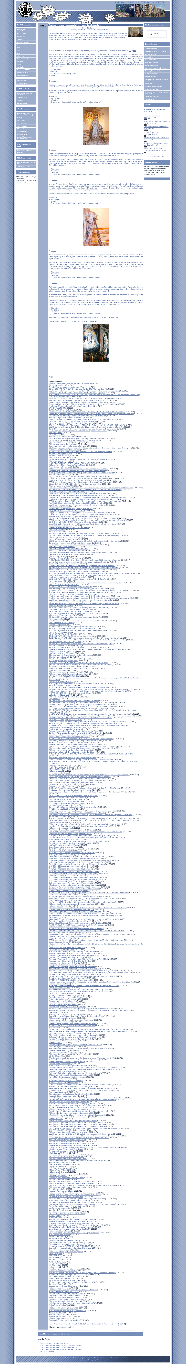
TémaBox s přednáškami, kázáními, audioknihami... (156, 80)
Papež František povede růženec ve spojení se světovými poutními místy (76, 990)
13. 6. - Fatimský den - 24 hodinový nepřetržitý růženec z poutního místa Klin (77, 687)
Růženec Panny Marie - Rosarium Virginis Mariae (67, 465)
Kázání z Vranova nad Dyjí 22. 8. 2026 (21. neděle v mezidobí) (60, 1345)
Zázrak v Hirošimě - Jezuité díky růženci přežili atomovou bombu (73, 1121)
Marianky (20, 61)
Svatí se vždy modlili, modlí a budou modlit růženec (68, 594)
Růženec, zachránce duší (58, 1180)
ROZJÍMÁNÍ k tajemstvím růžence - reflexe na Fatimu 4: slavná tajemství (76, 1123)
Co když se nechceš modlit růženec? (62, 1003)
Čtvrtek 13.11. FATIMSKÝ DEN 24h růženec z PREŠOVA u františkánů (75, 440)
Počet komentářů (96, 1324)
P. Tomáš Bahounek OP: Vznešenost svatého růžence (69, 1223)
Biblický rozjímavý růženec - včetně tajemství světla (68, 1229)
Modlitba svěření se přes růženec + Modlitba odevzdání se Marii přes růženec (77, 480)
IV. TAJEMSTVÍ (55, 1263)
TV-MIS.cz (145, 2)
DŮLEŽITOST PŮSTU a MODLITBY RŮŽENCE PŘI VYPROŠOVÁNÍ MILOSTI (78, 493)
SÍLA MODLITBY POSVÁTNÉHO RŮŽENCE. (65, 634)
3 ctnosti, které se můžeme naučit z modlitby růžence (69, 891)
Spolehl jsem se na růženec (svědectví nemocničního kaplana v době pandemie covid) (81, 976)
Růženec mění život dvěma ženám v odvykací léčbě (68, 528)
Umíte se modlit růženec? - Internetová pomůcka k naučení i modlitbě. (75, 1161)
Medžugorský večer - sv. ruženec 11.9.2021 (65, 855)
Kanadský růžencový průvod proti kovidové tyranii (67, 798)
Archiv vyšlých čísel (23, 166)
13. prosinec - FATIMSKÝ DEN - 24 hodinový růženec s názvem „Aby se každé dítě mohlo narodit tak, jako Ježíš (90, 716)
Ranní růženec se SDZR (58, 581)
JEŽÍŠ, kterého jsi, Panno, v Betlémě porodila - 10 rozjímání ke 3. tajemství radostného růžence (84, 541)
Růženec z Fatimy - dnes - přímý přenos (64, 1174)
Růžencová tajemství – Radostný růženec (64, 1301)
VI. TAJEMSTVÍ (55, 1259)
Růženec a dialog (55, 771)
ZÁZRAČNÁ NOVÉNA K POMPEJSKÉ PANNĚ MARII (69, 742)
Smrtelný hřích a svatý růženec (60, 526)
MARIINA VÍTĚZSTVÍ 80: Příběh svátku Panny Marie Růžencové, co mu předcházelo (80, 452)
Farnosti (19, 39)
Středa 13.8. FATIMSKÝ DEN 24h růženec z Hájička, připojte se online (75, 484)
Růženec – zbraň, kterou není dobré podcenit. (65, 417)
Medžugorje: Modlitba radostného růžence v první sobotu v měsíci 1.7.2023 (76, 684)
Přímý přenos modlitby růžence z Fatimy (64, 1041)
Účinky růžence (54, 1056)
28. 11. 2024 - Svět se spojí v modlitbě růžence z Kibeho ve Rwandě (74, 545)
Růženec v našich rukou (58, 1172)
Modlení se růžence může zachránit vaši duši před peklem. (70, 406)
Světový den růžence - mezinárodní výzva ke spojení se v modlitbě (74, 571)
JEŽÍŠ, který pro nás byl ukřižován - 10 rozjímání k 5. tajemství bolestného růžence (80, 514)
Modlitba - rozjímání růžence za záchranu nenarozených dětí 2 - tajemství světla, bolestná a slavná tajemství (89, 598)
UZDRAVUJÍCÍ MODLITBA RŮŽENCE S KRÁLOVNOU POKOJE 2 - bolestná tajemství (81, 760)
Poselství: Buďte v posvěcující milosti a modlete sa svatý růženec (73, 1290)
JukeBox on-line (150, 76)
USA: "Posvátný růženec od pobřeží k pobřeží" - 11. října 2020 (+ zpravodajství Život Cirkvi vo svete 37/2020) (89, 972)
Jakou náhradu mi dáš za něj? (60, 942)
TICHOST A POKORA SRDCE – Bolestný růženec (67, 1130)
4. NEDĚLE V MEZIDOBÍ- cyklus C (62, 809)
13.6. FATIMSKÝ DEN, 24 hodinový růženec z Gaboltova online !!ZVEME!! (76, 589)
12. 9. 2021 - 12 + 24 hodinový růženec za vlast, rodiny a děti (72, 853)
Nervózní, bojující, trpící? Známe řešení (63, 1047)
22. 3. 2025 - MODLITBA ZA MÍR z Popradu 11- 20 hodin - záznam (73, 522)
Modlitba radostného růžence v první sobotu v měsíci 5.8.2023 (72, 668)
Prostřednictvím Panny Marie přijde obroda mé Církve (68, 549)
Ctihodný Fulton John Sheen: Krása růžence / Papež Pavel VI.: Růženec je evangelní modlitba (84, 535)
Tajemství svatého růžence (59, 1250)
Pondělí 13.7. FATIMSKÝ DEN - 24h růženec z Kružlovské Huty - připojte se (77, 393)
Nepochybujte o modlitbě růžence (61, 1001)
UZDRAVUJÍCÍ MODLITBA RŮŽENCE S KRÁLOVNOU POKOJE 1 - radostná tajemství (81, 419)
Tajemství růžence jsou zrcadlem (61, 606)
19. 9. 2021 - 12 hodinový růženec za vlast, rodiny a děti (70, 849)
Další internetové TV (151, 65)
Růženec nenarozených (57, 1318)
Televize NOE (149, 57)
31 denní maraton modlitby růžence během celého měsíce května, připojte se (77, 402)
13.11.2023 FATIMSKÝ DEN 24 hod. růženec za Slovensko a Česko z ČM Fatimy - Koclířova (83, 638)
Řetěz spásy (53, 917)
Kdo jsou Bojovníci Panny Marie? (61, 805)
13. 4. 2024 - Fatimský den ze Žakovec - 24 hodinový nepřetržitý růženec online (78, 608)
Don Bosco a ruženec (57, 530)
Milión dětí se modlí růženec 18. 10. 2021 (64, 839)
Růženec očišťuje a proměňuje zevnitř (63, 651)
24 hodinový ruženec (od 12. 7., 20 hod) (63, 875)
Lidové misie (21, 56)
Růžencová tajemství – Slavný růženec (63, 1307)
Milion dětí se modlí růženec (59, 467)
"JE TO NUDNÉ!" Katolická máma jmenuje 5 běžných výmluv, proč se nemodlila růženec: (82, 837)
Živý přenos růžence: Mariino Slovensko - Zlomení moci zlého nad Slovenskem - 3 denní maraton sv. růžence (89, 818)
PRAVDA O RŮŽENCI (57, 435)
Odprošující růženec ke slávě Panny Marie (64, 1295)
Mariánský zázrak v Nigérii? (59, 1218)
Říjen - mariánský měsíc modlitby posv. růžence (67, 1242)
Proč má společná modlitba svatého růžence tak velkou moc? (71, 782)
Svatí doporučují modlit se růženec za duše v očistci (68, 446)
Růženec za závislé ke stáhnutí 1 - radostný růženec (68, 1145)
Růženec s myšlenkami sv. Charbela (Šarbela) (66, 672)
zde (29, 176)
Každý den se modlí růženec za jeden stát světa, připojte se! (71, 1303)
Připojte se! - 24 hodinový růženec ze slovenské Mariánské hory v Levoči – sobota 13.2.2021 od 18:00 (86, 931)
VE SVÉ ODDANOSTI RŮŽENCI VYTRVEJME (66, 1157)
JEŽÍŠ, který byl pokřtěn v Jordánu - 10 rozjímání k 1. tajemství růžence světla (78, 431)
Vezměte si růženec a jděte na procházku (64, 927)
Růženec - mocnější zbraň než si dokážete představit (68, 1221)
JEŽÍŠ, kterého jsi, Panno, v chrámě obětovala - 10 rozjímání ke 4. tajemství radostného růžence (85, 427)
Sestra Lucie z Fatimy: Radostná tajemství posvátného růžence (72, 758)
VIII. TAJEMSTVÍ (55, 1256)
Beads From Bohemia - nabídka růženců (64, 1276)
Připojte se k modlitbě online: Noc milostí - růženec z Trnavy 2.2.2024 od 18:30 (78, 621)
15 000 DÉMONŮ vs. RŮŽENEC (61, 410)
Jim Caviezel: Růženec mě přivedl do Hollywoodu (67, 948)
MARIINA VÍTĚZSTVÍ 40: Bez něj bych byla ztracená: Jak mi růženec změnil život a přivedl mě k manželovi (89, 893)
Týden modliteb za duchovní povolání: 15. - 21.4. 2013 (69, 1275)
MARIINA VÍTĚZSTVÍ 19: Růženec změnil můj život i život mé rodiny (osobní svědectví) (81, 739)
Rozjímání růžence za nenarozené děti (63, 1071)
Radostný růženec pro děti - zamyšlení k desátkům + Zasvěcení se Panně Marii (78, 959)
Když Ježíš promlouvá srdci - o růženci (63, 845)
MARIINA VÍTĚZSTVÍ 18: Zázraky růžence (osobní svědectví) (72, 1026)
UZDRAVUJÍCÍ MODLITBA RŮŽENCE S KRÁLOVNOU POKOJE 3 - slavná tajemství (80, 913)
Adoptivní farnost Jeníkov (153, 86)
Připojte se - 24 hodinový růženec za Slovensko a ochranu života (73, 885)
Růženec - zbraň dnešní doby (60, 1316)
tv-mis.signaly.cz (21, 179)
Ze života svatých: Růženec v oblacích (63, 1280)
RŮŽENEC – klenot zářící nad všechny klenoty (66, 492)
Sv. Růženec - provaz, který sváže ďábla (64, 1212)
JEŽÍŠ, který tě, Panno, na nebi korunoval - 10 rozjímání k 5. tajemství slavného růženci (81, 478)
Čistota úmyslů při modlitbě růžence (62, 950)
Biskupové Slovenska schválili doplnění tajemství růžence (70, 1227)
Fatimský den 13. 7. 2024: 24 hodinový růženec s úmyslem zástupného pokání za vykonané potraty (85, 583)
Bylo (18, 47)
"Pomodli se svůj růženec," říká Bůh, (62, 938)
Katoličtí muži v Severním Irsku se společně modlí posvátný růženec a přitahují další (80, 826)
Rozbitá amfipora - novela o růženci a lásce (65, 1269)
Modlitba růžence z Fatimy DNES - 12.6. (64, 1292)
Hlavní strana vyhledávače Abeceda (25, 151)
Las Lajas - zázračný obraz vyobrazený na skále (67, 577)
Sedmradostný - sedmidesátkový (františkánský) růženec (70, 1248)
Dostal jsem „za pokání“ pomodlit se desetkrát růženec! (69, 843)
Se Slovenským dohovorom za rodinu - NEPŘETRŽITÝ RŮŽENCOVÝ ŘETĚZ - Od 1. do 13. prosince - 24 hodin (90, 820)
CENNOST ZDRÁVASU (57, 1166)
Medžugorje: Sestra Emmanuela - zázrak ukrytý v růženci (70, 790)
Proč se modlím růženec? (58, 1092)
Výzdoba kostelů (22, 72)
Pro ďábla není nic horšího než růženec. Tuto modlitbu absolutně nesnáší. (76, 575)
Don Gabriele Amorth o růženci (60, 1210)
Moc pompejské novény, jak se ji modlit (63, 661)
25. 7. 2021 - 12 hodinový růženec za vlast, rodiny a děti (70, 870)
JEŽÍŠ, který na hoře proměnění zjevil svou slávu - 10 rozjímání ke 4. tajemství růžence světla (84, 391)
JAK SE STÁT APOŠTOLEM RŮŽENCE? (64, 676)
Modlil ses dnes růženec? (58, 670)
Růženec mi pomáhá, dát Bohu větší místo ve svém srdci (70, 936)
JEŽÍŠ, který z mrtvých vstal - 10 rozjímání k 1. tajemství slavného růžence (77, 512)
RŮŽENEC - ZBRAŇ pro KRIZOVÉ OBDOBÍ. (65, 720)
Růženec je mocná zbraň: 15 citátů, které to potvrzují (68, 1132)
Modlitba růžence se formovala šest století (64, 729)
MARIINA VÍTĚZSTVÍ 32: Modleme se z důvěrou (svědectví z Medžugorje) (76, 925)
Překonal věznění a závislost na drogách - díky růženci (69, 1102)
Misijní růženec (54, 1028)
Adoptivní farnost (22, 42)
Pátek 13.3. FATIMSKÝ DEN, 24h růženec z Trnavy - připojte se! (73, 421)
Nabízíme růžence (56, 433)
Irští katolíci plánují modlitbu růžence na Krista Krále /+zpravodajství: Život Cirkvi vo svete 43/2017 (85, 1098)
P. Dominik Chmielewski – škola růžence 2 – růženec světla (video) (73, 879)
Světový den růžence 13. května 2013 (63, 1271)
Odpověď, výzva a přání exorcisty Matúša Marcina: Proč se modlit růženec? (77, 1016)
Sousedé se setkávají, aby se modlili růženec (65, 997)
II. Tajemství (53, 1267)
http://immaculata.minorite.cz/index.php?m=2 (74, 318)
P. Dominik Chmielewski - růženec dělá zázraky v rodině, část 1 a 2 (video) (76, 708)
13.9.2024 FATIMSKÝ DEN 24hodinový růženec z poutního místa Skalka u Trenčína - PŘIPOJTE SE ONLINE (89, 573)
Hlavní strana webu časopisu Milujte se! (26, 163)
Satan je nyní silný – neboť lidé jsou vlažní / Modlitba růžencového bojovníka (77, 438)
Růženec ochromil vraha (58, 1314)
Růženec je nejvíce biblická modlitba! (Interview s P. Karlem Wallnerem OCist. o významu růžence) (85, 649)
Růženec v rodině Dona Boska (60, 625)
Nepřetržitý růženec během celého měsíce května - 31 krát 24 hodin (74, 889)
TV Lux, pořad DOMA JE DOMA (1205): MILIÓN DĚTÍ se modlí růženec (75, 1105)
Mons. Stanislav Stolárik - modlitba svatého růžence (68, 900)
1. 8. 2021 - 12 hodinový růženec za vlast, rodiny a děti (69, 868)
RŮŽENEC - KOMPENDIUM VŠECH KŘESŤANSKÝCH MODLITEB (74, 647)
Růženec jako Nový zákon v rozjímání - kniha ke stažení (70, 1113)
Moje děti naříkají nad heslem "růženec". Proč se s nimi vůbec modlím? (75, 862)
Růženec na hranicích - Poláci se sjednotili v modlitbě (68, 1109)
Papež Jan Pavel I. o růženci (59, 988)
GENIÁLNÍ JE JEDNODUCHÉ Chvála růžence (66, 1197)
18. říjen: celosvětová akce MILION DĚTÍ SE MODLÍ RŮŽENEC (72, 1107)
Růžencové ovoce (55, 1043)
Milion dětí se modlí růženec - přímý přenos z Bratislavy (69, 1200)
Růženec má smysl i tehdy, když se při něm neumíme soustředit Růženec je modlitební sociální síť (85, 970)
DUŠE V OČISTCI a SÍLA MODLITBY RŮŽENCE (67, 442)
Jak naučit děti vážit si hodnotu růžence (63, 894)
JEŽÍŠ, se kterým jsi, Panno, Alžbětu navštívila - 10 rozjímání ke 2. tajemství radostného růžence (85, 501)
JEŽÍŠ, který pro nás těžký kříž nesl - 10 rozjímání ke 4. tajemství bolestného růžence (81, 1134)
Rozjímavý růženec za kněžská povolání (64, 1320)
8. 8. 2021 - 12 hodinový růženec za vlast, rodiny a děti (69, 866)
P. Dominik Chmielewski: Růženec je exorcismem (67, 803)
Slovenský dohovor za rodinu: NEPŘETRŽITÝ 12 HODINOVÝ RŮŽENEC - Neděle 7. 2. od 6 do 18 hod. (87, 934)
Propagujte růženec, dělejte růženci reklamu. (65, 558)
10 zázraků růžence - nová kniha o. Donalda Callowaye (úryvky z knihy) (75, 896)
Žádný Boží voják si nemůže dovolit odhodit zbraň (67, 666)
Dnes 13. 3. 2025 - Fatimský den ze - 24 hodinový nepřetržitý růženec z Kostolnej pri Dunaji (82, 524)
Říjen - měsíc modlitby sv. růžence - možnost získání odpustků (72, 1035)
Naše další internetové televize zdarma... (24, 137)
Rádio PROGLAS (150, 60)
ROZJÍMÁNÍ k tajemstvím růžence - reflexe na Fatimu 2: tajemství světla (76, 1126)
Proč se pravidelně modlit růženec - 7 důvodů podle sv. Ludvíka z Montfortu (77, 1048)
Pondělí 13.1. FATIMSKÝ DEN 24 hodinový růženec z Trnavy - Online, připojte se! (79, 533)
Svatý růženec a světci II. (58, 531)
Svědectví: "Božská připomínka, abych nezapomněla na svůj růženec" (75, 1073)
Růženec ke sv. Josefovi (58, 1079)
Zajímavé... (20, 67)
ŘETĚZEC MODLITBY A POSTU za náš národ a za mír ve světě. (73, 796)
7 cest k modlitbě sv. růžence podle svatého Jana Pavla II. (70, 1014)
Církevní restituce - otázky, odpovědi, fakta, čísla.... (157, 92)
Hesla (18, 53)
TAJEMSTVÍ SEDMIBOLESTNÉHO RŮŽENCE (66, 659)
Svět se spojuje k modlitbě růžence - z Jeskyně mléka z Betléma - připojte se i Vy (79, 552)
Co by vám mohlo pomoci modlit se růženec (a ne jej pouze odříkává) (74, 1233)
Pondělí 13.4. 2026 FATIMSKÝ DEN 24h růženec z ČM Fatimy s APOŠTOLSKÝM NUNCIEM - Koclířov (87, 412)
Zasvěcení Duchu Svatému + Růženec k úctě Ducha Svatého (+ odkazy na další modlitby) (82, 404)
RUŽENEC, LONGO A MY (58, 1153)
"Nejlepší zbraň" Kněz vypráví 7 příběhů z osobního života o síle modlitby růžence (79, 836)
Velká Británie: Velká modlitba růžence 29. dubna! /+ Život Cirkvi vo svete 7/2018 (79, 1088)
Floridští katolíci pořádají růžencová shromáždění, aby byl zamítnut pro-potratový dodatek (82, 566)
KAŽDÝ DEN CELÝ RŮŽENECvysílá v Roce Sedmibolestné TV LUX (63, 1239)
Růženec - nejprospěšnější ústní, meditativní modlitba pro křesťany (73, 1024)
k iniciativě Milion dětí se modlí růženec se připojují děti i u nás (72, 1104)
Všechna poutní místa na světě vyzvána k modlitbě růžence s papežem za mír (78, 400)
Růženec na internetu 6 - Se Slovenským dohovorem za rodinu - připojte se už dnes (79, 748)
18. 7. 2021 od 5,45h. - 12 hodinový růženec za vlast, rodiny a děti (73, 872)
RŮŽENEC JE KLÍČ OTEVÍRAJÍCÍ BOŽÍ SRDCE (67, 511)
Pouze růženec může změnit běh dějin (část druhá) (67, 961)
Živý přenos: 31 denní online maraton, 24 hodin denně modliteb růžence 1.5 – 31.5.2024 (81, 592)
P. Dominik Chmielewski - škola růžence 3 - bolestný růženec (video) (74, 877)
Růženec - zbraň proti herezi (59, 984)
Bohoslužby (21, 36)
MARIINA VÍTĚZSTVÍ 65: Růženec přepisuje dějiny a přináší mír (72, 627)
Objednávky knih (22, 103)
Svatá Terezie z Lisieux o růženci (61, 847)
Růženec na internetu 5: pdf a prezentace (64, 1050)
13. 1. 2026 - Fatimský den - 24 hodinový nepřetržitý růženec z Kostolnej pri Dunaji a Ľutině (82, 429)
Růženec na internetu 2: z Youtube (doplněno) (65, 932)
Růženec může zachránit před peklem (63, 436)
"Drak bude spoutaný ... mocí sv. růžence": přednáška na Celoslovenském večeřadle (80, 860)
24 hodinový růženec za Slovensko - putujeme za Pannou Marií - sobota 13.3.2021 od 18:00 (83, 919)
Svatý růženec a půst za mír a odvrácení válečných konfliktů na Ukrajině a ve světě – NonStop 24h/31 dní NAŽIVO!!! (92, 792)
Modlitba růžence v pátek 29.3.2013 (62, 1278)
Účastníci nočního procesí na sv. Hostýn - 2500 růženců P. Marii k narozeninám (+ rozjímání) (83, 1067)
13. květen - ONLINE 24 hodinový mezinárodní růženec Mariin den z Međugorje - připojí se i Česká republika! (89, 775)
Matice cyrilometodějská (153, 71)
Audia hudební (22, 131)
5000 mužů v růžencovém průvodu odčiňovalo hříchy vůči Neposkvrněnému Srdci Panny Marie (84, 824)
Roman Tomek (58, 1324)
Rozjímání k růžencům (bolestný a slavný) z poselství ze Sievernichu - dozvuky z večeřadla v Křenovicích (88, 497)
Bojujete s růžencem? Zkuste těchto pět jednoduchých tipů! (71, 974)
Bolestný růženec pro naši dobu (60, 454)
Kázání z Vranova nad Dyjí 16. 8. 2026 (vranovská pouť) (58, 1347)
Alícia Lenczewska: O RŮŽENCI (61, 486)
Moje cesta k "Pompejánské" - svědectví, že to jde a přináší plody (73, 858)
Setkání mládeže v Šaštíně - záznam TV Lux (65, 1244)
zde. (134, 51)
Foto (18, 50)
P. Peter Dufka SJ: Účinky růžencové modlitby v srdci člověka (72, 951)
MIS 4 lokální (21, 129)
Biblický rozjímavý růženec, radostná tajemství (66, 1299)
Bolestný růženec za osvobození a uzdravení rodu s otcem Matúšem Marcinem (78, 704)
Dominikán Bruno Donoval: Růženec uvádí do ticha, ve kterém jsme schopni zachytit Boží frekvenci (85, 832)
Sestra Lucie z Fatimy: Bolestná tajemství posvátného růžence (72, 752)
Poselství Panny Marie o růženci (61, 1191)
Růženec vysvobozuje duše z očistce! (63, 444)
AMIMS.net (120, 2)
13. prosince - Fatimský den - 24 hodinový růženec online (70, 543)
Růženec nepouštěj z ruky (58, 906)
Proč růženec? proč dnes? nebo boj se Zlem (65, 642)
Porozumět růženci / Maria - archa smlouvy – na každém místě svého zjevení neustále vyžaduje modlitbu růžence (91, 488)
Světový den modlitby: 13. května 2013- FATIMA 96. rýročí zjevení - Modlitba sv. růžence (82, 1273)
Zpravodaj (20, 45)
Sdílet (51, 377)
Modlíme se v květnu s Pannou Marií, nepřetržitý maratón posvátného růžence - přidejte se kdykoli (85, 691)
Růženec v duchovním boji (59, 474)
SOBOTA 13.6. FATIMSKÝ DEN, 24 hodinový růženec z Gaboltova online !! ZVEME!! (80, 398)
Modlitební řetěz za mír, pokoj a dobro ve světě (66, 801)
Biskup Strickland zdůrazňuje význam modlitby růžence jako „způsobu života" (77, 562)
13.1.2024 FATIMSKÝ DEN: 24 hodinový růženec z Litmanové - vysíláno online (78, 630)
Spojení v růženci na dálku (59, 455)
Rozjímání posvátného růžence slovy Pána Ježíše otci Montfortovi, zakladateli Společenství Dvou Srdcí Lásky (90, 982)
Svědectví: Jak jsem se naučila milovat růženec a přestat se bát (72, 1037)
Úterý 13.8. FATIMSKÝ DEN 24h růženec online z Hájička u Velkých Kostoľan (77, 579)
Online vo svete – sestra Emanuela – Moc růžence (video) (70, 883)
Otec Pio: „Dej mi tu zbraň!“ (59, 657)
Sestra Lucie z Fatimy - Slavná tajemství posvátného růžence (72, 735)
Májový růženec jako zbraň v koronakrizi (64, 999)
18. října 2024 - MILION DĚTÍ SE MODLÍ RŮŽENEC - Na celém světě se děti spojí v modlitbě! (84, 568)
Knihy (19, 64)
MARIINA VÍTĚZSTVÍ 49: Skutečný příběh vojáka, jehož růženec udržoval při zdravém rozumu (84, 725)
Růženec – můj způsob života (60, 828)
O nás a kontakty (22, 75)
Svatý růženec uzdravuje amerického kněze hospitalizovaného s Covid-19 (76, 991)
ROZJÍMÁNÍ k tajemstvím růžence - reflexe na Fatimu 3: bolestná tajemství (77, 1124)
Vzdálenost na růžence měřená (60, 1208)
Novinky (19, 117)
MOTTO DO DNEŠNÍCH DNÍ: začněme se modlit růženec (70, 693)
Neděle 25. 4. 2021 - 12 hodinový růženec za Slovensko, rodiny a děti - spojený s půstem (82, 902)
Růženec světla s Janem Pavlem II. (62, 537)
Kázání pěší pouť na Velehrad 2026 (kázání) (54, 1343)
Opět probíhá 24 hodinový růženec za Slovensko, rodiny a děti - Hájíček (75, 923)
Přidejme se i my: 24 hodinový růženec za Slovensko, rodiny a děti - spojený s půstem (81, 915)
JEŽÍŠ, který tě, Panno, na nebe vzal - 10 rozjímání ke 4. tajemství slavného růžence (80, 482)
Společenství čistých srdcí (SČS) (155, 51)
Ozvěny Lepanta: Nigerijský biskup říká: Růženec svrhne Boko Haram (74, 1225)
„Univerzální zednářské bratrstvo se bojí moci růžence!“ (69, 727)
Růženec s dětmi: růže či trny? (60, 1022)
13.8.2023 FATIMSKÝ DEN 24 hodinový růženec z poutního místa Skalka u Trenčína (80, 665)
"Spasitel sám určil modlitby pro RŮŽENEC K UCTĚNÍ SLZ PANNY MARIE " (77, 856)
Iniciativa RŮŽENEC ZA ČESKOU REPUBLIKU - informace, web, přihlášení (77, 813)
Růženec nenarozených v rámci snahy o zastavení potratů (70, 1181)
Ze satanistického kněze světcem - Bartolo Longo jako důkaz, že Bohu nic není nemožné (82, 1100)
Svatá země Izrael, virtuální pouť (155, 68)
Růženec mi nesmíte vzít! (58, 1288)
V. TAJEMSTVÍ (55, 1261)
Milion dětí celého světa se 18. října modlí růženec (67, 1311)
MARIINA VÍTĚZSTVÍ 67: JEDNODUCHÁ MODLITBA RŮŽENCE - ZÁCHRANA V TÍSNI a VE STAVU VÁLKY (89, 590)
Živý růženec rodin (56, 1189)
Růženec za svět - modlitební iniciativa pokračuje (67, 1294)
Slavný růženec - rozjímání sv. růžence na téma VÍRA (69, 737)
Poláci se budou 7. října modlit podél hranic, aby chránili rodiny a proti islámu (77, 1111)
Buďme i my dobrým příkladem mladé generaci (66, 1252)
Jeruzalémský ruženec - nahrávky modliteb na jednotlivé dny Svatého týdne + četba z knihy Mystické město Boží (91, 414)
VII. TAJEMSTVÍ (55, 1257)
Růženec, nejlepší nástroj (58, 556)
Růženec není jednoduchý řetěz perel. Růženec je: (67, 1007)
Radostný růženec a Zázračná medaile (63, 1096)
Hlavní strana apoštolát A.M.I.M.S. (24, 94)
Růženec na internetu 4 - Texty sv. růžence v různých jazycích (72, 1193)
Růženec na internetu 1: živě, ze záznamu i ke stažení (69, 383)
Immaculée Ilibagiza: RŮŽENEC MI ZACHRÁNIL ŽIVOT (69, 1246)
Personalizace (21, 80)
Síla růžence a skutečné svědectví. (62, 547)
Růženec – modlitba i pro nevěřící (61, 646)
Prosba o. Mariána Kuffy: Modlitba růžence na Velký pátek (70, 1183)
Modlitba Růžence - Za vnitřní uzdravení (63, 1083)
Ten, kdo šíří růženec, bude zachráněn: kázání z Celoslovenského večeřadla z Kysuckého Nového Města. (88, 1031)
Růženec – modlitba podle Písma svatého (64, 450)
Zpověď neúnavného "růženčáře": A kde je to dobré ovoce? (70, 834)
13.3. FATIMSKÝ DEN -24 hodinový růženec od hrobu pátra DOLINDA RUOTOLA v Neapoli (82, 703)
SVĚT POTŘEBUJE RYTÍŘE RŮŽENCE (64, 585)
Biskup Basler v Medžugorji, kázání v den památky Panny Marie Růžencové (77, 459)
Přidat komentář (108, 1324)
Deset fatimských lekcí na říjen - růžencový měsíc (67, 1033)
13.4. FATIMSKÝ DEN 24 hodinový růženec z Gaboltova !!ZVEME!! (74, 701)
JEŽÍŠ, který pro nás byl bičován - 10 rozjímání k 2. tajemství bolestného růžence (79, 1138)
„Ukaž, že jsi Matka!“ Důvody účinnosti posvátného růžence (71, 423)
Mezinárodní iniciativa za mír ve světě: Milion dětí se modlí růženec (74, 1060)
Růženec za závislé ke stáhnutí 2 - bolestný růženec (68, 1117)
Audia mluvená (22, 134)
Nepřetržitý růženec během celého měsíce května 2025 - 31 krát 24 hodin (76, 503)
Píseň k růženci (55, 619)
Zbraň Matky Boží (55, 1254)
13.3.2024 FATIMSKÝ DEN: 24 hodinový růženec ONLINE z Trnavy (74, 613)
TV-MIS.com (133, 2)
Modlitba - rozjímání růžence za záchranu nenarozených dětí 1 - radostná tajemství (79, 596)
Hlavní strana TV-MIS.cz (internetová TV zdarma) (25, 114)
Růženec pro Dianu (56, 1119)
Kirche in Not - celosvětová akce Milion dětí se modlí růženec (71, 1202)
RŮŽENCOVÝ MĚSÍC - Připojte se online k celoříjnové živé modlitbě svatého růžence (80, 723)
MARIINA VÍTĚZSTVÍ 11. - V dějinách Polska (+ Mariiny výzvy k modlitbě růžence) (79, 1090)
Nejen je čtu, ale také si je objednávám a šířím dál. (153, 149)
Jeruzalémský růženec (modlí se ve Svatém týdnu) (68, 609)
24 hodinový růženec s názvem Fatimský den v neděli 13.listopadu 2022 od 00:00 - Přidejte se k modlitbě (87, 722)
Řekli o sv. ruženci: (56, 1237)
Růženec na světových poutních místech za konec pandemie (71, 904)
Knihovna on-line (22, 97)
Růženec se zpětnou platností (60, 822)
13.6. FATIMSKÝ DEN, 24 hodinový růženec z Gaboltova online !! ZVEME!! (77, 495)
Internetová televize (151, 62)
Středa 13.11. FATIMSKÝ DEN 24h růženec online (67, 551)
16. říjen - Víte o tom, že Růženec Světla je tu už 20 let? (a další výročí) (76, 733)
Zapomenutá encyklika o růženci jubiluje (63, 1286)
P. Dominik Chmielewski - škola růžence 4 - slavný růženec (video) (73, 874)
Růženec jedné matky (57, 1162)
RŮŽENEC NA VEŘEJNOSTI (60, 685)
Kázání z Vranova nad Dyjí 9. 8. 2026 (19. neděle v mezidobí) (60, 1349)
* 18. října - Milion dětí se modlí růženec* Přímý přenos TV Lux (63, 1169)
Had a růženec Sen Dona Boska (61, 623)
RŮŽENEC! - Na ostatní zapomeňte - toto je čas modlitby (70, 628)
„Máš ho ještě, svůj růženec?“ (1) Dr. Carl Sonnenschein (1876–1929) (74, 1195)
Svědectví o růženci (56, 632)
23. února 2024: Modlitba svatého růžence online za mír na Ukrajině (74, 617)
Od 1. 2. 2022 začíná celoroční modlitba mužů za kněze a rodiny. (73, 807)
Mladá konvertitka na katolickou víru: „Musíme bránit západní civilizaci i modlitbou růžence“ (82, 499)
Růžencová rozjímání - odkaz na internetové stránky (68, 1187)
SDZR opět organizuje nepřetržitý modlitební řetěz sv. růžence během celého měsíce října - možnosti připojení (89, 448)
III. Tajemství (54, 1265)
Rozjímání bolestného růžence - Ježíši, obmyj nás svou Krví (71, 731)
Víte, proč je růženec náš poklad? (61, 615)
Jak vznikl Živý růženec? (58, 1176)
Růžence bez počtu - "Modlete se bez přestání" (66, 1062)
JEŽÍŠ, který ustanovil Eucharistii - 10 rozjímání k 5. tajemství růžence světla (78, 779)
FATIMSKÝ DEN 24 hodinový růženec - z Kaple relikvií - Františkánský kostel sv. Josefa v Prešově (85, 746)
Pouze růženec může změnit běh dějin (63, 963)
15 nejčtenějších (22, 83)
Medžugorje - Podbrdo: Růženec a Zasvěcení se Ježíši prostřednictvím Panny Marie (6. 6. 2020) (84, 986)
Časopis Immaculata (151, 73)
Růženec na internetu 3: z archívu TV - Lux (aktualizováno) (70, 953)
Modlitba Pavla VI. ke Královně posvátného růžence (68, 1066)
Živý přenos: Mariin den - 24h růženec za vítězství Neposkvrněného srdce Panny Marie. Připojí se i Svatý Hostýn (90, 815)
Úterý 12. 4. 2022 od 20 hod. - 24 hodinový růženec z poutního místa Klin (76, 780)
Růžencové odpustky (57, 461)
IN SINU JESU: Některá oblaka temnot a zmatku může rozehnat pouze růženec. (78, 469)
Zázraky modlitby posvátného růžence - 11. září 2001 (68, 1086)
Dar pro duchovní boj (56, 385)
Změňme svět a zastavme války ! (61, 1151)
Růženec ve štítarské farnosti (60, 1231)
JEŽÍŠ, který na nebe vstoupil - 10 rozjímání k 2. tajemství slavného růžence (77, 505)
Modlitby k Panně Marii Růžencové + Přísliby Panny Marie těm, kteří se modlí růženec (81, 473)
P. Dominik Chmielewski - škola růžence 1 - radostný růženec (71, 881)
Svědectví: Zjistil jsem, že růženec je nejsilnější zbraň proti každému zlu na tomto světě (81, 1185)
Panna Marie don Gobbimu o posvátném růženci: (67, 1077)
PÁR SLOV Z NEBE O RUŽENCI (61, 682)
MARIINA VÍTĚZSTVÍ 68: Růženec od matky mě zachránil (70, 587)
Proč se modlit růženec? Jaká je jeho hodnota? (66, 1155)
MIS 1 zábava (21, 120)
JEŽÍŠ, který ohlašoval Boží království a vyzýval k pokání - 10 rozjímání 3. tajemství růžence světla (86, 940)
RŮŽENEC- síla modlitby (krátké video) (63, 1005)
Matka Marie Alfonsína (57, 1305)
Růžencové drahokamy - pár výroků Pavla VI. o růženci (69, 1054)
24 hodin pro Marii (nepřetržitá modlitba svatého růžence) (70, 1075)
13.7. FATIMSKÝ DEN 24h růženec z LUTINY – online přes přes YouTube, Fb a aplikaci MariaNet (85, 490)
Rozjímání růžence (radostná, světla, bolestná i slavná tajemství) (73, 955)
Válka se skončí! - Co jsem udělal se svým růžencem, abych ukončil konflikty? (78, 1199)
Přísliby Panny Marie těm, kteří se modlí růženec (67, 1206)
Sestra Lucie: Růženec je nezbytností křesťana (66, 554)
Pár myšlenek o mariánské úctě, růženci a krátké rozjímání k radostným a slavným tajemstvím (84, 1128)
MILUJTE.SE (159, 2)
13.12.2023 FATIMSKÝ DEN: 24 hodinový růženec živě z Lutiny (72, 636)
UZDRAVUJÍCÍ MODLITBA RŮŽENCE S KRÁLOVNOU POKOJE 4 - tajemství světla (80, 1085)
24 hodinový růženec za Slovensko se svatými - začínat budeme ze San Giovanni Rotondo (82, 898)
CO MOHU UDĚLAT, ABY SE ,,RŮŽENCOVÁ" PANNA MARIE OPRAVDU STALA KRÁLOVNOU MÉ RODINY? (90, 689)
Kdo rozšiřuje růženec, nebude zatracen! (64, 539)
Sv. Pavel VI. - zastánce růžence (61, 1052)
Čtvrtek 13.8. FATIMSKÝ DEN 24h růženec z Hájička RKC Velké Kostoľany (77, 389)
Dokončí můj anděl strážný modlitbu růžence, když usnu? (70, 921)
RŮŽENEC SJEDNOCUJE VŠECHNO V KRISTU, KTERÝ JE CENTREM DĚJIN (78, 663)
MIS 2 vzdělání (21, 123)
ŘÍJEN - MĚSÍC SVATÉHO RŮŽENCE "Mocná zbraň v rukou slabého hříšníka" (78, 570)
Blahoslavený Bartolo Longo (59, 817)
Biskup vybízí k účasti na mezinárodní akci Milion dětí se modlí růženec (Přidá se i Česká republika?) (86, 1029)
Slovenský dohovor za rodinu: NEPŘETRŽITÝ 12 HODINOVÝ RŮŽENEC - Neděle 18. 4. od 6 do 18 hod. (87, 908)
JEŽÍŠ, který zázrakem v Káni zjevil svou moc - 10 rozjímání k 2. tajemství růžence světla (82, 811)
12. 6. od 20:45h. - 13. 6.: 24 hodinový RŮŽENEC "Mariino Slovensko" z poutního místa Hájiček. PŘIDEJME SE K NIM (93, 761)
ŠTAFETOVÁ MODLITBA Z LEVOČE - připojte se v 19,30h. (71, 980)
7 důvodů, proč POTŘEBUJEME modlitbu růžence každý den (71, 910)
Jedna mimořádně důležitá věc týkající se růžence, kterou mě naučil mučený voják (79, 1069)
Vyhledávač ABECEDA (152, 96)
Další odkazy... (149, 99)
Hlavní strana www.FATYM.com (22, 30)
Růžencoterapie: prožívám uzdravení (62, 1018)
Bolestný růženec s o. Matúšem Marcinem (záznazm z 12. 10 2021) (74, 841)
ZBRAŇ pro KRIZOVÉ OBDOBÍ (60, 695)
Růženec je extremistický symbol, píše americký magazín (70, 750)
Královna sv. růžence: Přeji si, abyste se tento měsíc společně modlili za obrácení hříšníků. (82, 1204)
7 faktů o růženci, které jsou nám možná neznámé (67, 978)
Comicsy (20, 100)
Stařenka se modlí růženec (59, 507)
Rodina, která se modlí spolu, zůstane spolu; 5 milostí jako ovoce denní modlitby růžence (82, 1009)
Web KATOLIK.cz (150, 54)
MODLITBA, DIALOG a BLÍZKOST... (62, 767)
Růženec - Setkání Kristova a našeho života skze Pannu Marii (72, 1219)
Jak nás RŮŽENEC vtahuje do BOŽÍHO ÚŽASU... (67, 784)
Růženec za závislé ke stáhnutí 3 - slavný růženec (67, 1143)
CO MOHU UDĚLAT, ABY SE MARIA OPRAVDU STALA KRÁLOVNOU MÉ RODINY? (80, 718)
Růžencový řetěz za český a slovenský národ (66, 1178)
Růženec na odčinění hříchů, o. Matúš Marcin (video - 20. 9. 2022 (73, 744)
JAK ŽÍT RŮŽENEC (56, 408)
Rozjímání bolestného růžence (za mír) (63, 786)
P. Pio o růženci (55, 773)
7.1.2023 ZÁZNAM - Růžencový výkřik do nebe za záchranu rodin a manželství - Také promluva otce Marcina (89, 714)
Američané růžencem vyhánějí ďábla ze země (66, 957)
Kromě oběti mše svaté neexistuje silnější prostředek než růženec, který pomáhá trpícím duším (84, 604)
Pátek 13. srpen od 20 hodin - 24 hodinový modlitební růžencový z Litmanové (77, 864)
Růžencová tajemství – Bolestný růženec (64, 1297)
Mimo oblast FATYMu (24, 70)
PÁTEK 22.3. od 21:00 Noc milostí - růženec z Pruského (70, 611)
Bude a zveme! (22, 33)
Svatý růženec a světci (57, 457)
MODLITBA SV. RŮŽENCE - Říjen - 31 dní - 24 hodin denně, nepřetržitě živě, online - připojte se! (84, 560)
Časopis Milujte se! (151, 48)
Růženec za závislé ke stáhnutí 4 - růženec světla (67, 1142)
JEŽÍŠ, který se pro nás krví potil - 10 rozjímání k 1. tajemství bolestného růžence (79, 777)
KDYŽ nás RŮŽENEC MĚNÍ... (60, 769)
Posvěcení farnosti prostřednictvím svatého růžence (68, 1159)
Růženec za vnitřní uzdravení (60, 1064)
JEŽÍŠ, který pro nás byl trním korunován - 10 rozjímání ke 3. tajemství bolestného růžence (82, 1136)
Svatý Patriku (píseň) (46, 1351)
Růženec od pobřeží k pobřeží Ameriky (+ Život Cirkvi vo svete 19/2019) (75, 1045)
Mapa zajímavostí (22, 59)
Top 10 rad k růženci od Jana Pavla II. (63, 564)
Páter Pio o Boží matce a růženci (61, 993)
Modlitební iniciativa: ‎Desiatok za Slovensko (65, 1081)
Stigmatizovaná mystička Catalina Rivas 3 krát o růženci (70, 1094)
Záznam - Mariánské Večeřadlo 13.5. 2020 (64, 995)
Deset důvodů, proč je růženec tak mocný (64, 799)
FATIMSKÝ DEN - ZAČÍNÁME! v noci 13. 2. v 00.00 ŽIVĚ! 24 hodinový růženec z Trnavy (82, 706)
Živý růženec (54, 699)
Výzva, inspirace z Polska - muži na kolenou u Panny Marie (71, 1020)
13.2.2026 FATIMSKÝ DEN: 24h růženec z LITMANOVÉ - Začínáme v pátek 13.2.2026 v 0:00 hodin (85, 425)
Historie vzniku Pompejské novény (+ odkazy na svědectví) (71, 509)
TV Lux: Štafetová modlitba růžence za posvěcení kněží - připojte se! (74, 887)
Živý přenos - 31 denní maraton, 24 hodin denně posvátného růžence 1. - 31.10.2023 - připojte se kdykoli (87, 640)
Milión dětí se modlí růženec (59, 1235)
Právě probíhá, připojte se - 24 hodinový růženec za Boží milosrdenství (75, 912)
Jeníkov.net (148, 83)
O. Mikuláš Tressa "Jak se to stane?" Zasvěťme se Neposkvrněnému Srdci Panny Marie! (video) (84, 788)
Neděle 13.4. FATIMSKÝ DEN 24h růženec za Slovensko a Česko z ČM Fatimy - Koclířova (82, 518)
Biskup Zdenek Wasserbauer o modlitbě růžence (67, 965)
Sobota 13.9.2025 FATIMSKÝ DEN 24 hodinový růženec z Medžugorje (75, 476)
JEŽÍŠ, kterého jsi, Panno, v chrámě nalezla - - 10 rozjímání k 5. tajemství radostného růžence (84, 1147)
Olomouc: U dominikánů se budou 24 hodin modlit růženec (70, 655)
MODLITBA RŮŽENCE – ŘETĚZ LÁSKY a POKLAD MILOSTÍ (72, 463)
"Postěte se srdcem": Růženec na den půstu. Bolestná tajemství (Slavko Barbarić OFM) (81, 1058)
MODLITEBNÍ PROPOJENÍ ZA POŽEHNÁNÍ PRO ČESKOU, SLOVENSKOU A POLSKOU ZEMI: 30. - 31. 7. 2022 (91, 754)
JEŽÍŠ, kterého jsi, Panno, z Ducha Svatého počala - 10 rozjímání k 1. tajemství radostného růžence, (86, 520)
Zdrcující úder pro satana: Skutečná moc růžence (67, 387)
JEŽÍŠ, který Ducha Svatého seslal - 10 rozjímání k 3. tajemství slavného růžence (79, 600)
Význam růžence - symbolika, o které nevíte (65, 602)
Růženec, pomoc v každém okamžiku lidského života (69, 674)
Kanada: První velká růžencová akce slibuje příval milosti (70, 1039)
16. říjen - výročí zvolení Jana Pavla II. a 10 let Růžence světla (72, 1282)
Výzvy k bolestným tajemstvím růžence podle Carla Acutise (71, 516)
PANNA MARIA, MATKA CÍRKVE (61, 765)
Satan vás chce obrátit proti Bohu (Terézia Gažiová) (68, 1140)
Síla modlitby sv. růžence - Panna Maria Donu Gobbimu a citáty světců (75, 969)
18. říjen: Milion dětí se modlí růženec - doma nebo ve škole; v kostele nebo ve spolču (80, 644)
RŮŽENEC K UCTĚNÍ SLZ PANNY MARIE (65, 851)
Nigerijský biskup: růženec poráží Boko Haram (66, 1149)
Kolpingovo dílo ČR (151, 89)
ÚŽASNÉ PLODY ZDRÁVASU (60, 1164)
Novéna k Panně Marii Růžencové (61, 653)
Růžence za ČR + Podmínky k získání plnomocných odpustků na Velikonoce (77, 416)
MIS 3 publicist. (22, 126)
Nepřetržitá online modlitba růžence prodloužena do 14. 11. (70, 830)
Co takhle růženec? (56, 1284)
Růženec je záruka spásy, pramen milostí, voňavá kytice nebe (72, 967)
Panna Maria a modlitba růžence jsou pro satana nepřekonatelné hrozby (75, 741)
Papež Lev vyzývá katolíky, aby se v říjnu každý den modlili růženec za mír (77, 471)
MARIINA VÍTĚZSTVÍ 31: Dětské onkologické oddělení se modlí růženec (76, 929)
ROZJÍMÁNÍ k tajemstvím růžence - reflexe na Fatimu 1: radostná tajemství (77, 1115)
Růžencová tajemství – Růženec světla (63, 1309)
